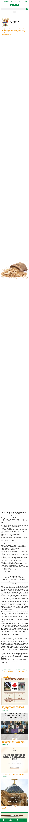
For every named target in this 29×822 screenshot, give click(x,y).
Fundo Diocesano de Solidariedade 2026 (12, 774)
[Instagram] (11, 5)
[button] (14, 12)
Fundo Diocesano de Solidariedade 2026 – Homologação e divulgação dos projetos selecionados (13, 707)
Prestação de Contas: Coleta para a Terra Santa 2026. (13, 807)
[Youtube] (17, 5)
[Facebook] (14, 5)
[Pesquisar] (27, 9)
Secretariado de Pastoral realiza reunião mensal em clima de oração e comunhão (12, 741)
